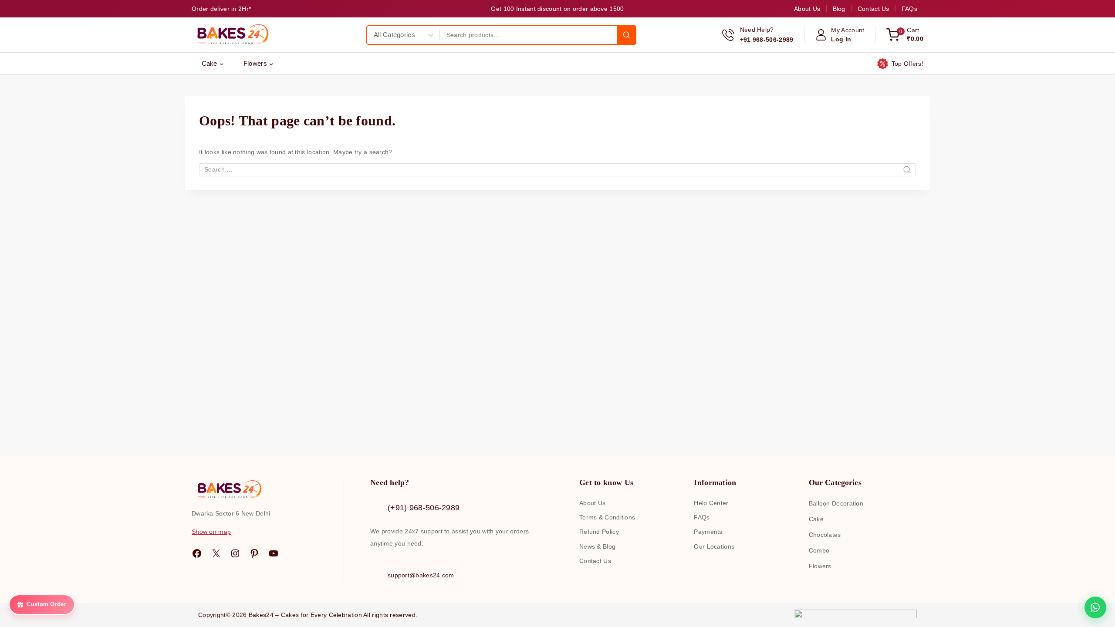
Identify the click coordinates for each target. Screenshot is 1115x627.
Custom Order (46, 605)
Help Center (711, 502)
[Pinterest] (254, 553)
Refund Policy (599, 531)
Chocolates (825, 534)
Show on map (211, 531)
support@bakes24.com (421, 575)
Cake (816, 519)
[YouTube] (273, 553)
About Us (807, 8)
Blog (839, 8)
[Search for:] (557, 169)
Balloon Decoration (836, 503)
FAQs (909, 8)
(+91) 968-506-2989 (424, 507)
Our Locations (714, 546)
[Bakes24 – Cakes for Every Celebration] (232, 34)
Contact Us (873, 8)
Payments (708, 531)
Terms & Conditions (607, 517)
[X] (216, 553)
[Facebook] (197, 553)
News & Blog (597, 546)
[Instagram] (235, 553)
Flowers (820, 566)
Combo (819, 550)
